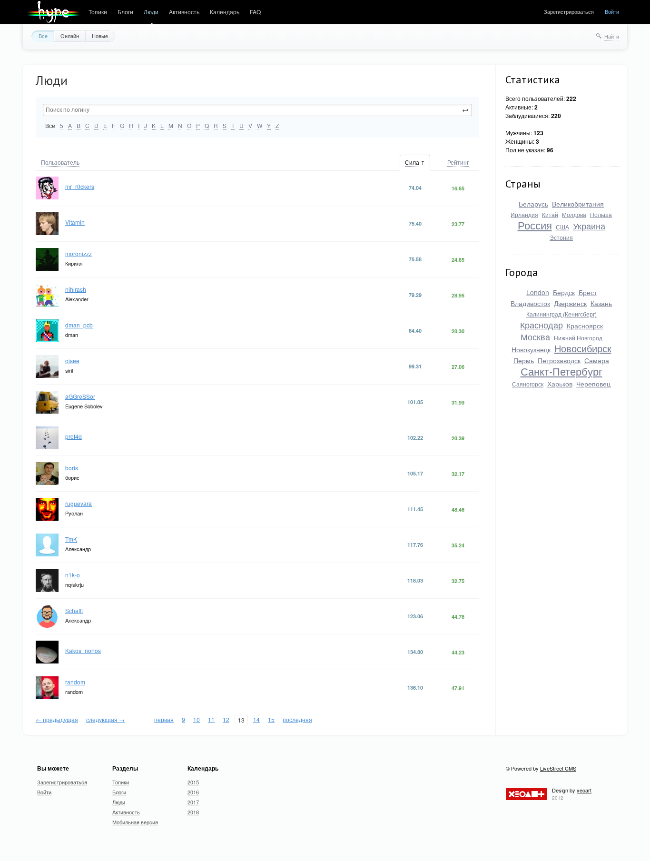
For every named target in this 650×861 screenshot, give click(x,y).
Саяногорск (527, 384)
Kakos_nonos (83, 650)
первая (164, 719)
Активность (184, 12)
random (75, 682)
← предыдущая (57, 719)
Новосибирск (582, 348)
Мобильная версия (135, 822)
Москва (535, 336)
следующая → (105, 719)
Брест (588, 292)
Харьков (559, 383)
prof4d (73, 436)
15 (271, 719)
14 (256, 719)
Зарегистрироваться (569, 11)
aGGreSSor (80, 396)
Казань (601, 303)
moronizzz (78, 253)
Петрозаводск (559, 360)
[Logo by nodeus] (53, 12)
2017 (193, 802)
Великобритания (578, 203)
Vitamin (75, 222)
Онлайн (69, 36)
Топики (98, 12)
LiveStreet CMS (558, 768)
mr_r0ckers (79, 186)
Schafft (74, 610)
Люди (151, 12)
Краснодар (541, 324)
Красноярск (585, 325)
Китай (550, 214)
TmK (71, 539)
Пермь (523, 360)
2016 (193, 792)
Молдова (574, 214)
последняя (297, 719)
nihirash (75, 289)
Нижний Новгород (578, 338)
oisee (72, 360)
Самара (596, 360)
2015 (193, 782)
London (537, 292)
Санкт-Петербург (561, 371)
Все (43, 36)
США (562, 227)
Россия (535, 225)
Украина (589, 225)
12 (226, 719)
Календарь (224, 12)
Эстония (561, 237)
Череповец (593, 383)
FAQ (255, 12)
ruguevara (78, 503)
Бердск (564, 292)
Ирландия (524, 214)
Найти (611, 36)
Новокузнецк (531, 349)
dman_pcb (79, 325)
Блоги (125, 12)
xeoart (584, 790)
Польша (601, 214)
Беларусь (533, 203)
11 (211, 719)
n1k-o (72, 575)
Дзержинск (570, 303)
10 (196, 719)
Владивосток (530, 303)
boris (71, 468)
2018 (193, 812)
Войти (612, 11)
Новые (100, 36)
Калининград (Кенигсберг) (561, 314)
